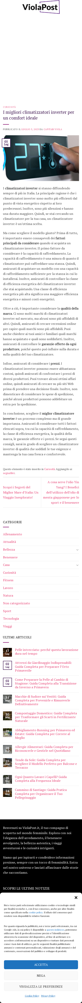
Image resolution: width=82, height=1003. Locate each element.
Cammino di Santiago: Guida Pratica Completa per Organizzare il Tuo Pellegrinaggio (41, 793)
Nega (41, 976)
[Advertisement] (41, 57)
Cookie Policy (32, 995)
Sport (7, 611)
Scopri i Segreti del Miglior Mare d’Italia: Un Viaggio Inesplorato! (20, 492)
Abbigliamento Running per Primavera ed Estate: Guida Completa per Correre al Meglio (45, 734)
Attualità (9, 541)
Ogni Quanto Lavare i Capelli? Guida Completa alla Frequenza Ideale (41, 779)
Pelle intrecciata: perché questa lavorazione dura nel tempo (46, 651)
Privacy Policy (48, 995)
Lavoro (8, 588)
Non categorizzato (16, 603)
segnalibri (9, 473)
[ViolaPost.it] (41, 7)
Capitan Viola (53, 129)
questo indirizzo (55, 929)
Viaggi (7, 626)
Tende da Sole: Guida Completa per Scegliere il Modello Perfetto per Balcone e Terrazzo (46, 764)
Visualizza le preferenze (41, 986)
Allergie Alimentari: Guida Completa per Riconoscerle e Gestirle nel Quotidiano (44, 749)
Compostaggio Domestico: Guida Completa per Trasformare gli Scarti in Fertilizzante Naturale (46, 717)
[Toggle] (77, 549)
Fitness (8, 580)
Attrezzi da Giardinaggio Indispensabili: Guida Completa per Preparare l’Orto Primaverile (43, 666)
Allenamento (12, 534)
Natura (8, 595)
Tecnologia (11, 618)
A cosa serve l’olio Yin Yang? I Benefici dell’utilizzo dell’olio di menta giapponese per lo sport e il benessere (61, 492)
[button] (76, 898)
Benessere (10, 557)
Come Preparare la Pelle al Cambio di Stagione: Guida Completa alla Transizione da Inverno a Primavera (45, 683)
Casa (6, 565)
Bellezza (9, 549)
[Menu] (5, 7)
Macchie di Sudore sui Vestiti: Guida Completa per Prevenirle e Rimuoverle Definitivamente (42, 700)
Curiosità (9, 106)
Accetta (41, 965)
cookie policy (36, 912)
